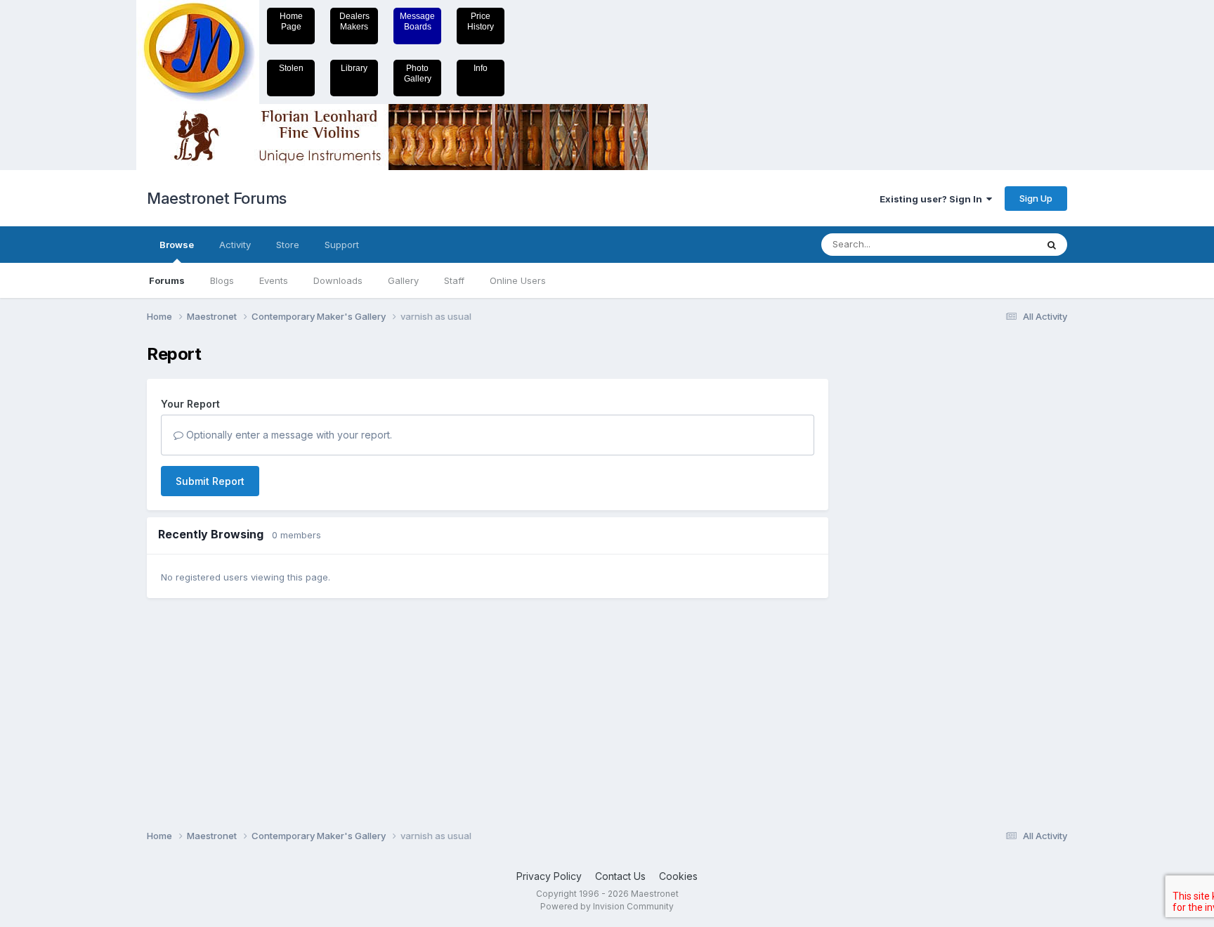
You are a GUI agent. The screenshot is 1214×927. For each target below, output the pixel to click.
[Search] (1051, 244)
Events (273, 280)
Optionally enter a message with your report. (287, 435)
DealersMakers (354, 21)
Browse (176, 244)
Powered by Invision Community (607, 906)
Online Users (518, 280)
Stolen (291, 68)
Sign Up (1035, 198)
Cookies (678, 876)
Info (481, 68)
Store (287, 244)
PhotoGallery (417, 73)
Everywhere (992, 244)
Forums (167, 280)
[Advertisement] (898, 555)
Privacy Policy (549, 876)
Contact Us (620, 876)
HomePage (291, 21)
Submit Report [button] (210, 481)
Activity (235, 244)
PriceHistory (480, 21)
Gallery (403, 280)
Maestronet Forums (217, 198)
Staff (454, 280)
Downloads (338, 280)
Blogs (222, 280)
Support (342, 244)
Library (354, 68)
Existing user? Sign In (933, 199)
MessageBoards (417, 21)
